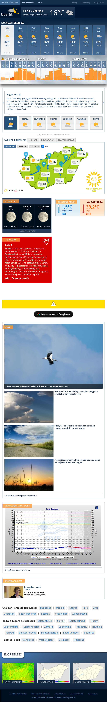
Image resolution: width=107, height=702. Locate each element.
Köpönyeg (86, 2)
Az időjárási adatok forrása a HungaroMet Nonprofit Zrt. (53, 698)
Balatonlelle (65, 626)
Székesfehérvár (27, 613)
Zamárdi (48, 626)
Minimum (22, 146)
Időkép (74, 2)
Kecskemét (61, 613)
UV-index (64, 639)
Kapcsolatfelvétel (76, 694)
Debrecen (9, 613)
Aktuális (34, 146)
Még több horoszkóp (17, 278)
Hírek (40, 2)
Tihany (94, 620)
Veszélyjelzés (28, 2)
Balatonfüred (44, 620)
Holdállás (79, 639)
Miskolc (60, 607)
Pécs (85, 607)
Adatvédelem (60, 694)
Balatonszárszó (49, 632)
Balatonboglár (31, 626)
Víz (46, 145)
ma (15, 140)
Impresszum (93, 694)
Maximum (9, 146)
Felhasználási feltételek (40, 694)
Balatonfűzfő (11, 626)
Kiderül (10, 11)
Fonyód (10, 632)
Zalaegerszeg (79, 613)
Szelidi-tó (89, 632)
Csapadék (66, 140)
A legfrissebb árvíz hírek (17, 570)
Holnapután (47, 140)
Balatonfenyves (27, 632)
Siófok (60, 620)
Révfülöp (97, 626)
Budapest (45, 607)
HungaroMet (99, 2)
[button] (35, 12)
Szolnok (45, 613)
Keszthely (81, 626)
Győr (95, 607)
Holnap (33, 140)
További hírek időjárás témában (19, 495)
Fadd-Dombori (71, 632)
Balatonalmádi (77, 620)
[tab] (10, 123)
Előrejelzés (28, 639)
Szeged (73, 607)
